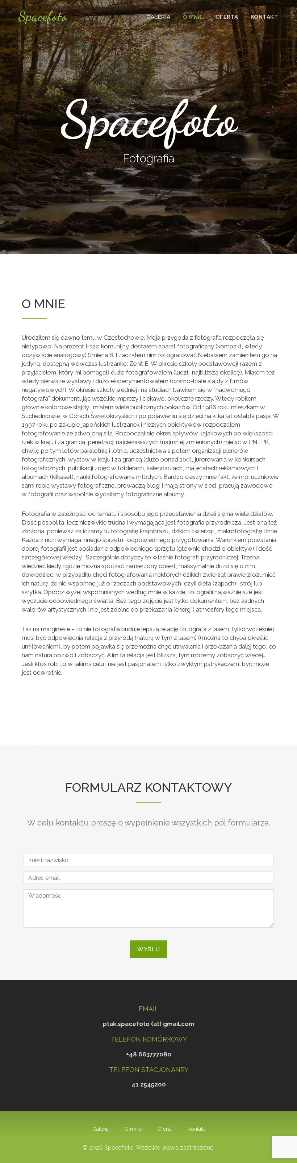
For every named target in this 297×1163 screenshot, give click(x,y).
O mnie (193, 17)
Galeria (158, 17)
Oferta (227, 17)
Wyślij (148, 949)
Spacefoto (42, 16)
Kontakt (265, 17)
